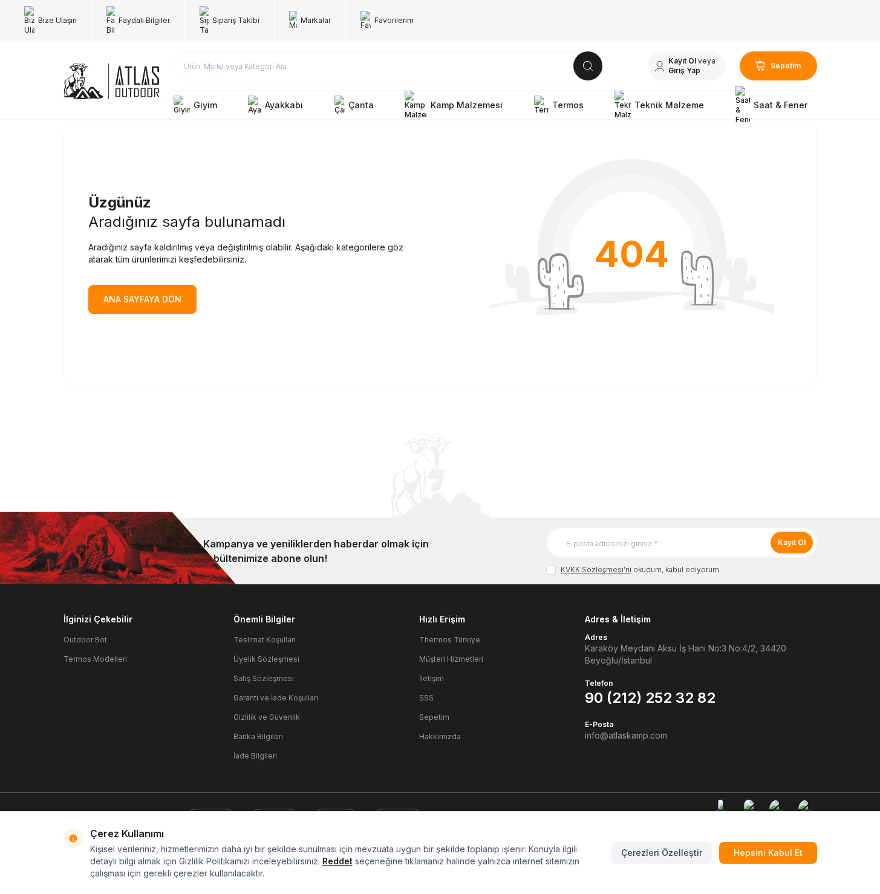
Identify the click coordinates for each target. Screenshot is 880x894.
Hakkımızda (440, 736)
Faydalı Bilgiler (144, 20)
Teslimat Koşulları (264, 639)
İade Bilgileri (255, 755)
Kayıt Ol (792, 542)
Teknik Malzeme (669, 105)
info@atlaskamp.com (626, 735)
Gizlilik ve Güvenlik (266, 717)
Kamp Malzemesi (467, 105)
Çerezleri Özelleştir (661, 852)
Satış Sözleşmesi (263, 678)
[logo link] (111, 81)
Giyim (205, 105)
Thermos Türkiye (449, 639)
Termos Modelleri (95, 659)
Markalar (316, 20)
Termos (568, 105)
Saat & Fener (780, 105)
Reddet (337, 861)
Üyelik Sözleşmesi (266, 659)
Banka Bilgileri (258, 736)
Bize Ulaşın (57, 20)
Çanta (361, 105)
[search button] (587, 65)
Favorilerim (394, 20)
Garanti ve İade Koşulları (275, 697)
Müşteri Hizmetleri (451, 659)
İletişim (431, 678)
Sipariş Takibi (235, 20)
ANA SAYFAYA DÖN (142, 299)
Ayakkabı (284, 105)
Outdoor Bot (85, 639)
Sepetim (434, 717)
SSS (426, 697)
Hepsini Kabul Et (768, 852)
